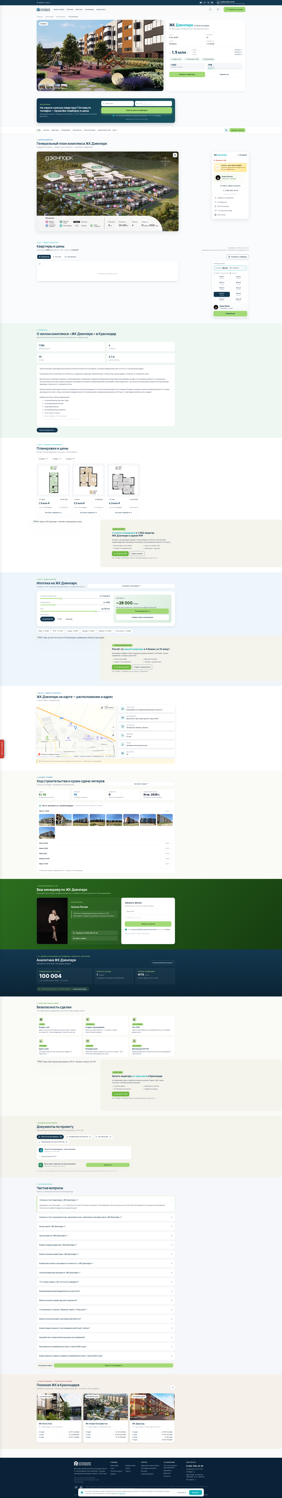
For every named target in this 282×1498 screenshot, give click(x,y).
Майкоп (113, 1474)
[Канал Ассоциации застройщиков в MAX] (81, 1487)
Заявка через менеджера (142, 617)
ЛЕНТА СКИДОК (2, 748)
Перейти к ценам (236, 9)
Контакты (167, 1476)
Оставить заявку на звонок (230, 186)
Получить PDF (121, 554)
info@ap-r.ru (190, 1472)
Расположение (89, 130)
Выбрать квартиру (187, 74)
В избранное (222, 202)
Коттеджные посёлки (148, 1468)
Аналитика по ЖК (104, 130)
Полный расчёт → (142, 611)
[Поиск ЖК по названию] (210, 9)
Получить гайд (121, 1094)
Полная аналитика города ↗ (163, 963)
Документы (77, 130)
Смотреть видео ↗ (141, 784)
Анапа (127, 1468)
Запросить (108, 1165)
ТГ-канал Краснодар (225, 210)
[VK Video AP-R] (204, 2)
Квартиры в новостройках (150, 1466)
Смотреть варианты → (53, 513)
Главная (40, 17)
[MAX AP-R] (212, 2)
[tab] (44, 257)
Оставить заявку (79, 938)
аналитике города (79, 989)
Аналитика (101, 9)
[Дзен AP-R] (208, 2)
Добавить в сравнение (226, 198)
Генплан (46, 130)
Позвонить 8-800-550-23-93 (87, 933)
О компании (89, 9)
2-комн (70, 459)
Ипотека (79, 9)
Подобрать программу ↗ (131, 586)
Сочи (112, 1468)
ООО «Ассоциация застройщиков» (170, 1467)
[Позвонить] (226, 130)
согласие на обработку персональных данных (132, 115)
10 (120, 185)
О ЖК (39, 130)
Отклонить (181, 1492)
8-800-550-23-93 (231, 191)
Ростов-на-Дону (116, 1471)
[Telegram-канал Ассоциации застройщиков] (76, 1487)
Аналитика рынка (147, 1474)
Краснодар (49, 17)
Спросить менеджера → (113, 1365)
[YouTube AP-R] (200, 2)
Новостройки (59, 9)
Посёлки (70, 9)
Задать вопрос (137, 554)
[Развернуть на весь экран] (160, 24)
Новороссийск (130, 1466)
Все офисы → (191, 1480)
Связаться (224, 74)
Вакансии (167, 1473)
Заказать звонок (237, 130)
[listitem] (59, 1418)
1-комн (57, 459)
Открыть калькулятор (142, 667)
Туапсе (128, 1471)
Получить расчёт (122, 667)
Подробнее (121, 1493)
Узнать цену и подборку (136, 110)
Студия (43, 459)
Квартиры (55, 130)
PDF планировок (223, 206)
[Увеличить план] (175, 155)
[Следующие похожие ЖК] (172, 1387)
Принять (195, 1492)
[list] (106, 1418)
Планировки (65, 130)
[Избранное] (218, 9)
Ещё (114, 130)
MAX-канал (221, 215)
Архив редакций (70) (49, 1156)
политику (158, 115)
